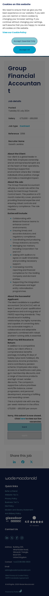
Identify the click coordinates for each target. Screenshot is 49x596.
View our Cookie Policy (14, 32)
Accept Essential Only (24, 41)
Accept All (24, 49)
